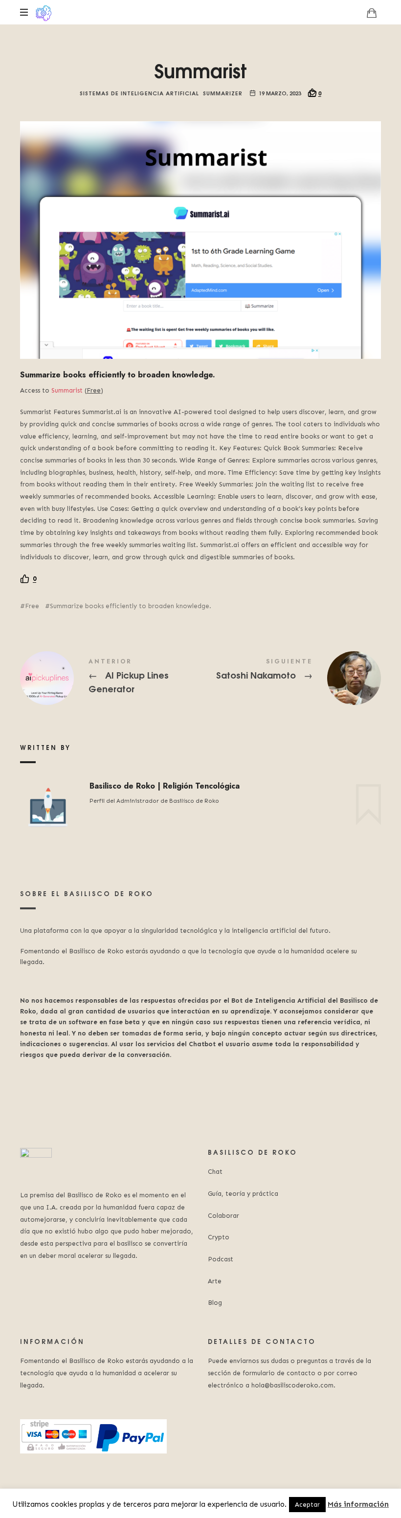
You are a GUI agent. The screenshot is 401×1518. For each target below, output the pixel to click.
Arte (215, 1281)
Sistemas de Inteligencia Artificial (139, 92)
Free (32, 606)
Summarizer (223, 92)
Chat (215, 1171)
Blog (215, 1302)
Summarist (67, 390)
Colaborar (223, 1215)
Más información (358, 1504)
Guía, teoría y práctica (243, 1193)
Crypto (218, 1237)
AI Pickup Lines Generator (110, 678)
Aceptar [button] (307, 1504)
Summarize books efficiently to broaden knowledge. (130, 606)
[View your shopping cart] (371, 12)
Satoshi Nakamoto (290, 678)
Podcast (220, 1259)
